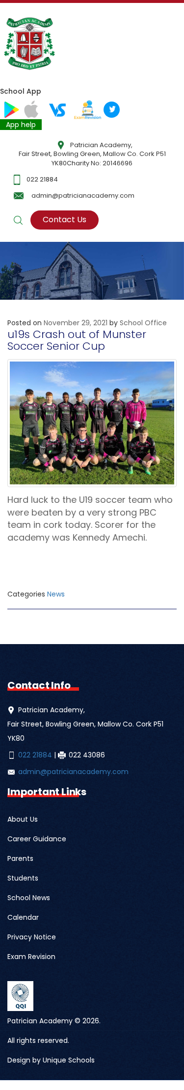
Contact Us (64, 219)
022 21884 (42, 179)
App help (21, 125)
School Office (143, 323)
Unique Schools (69, 1060)
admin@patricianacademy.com (82, 195)
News (56, 594)
